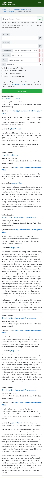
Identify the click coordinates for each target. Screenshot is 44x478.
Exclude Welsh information (13, 73)
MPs (10, 9)
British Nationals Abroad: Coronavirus (19, 217)
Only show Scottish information (15, 70)
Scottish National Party (22, 9)
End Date (5, 42)
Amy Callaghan (9, 11)
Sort (3, 64)
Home (4, 9)
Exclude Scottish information (14, 68)
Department (7, 50)
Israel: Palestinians (10, 155)
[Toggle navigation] (39, 3)
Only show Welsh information (14, 76)
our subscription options (16, 84)
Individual (6, 55)
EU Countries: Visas (11, 98)
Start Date (5, 34)
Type (4, 60)
